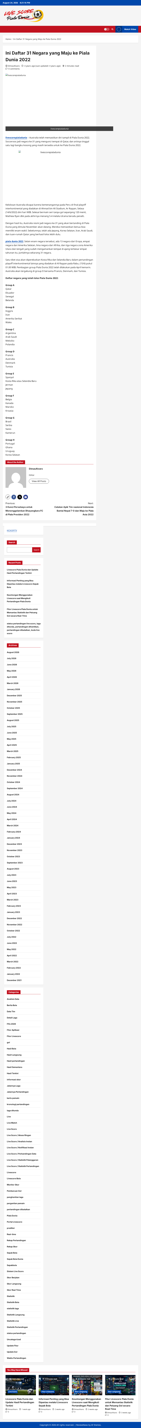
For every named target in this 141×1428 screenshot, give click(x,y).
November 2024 (14, 776)
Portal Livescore (14, 1222)
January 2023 (13, 912)
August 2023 (13, 869)
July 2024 (11, 801)
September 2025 (15, 714)
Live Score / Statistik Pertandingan (23, 1166)
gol (8, 1042)
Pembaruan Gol (14, 1191)
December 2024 (14, 770)
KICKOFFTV (12, 530)
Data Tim (11, 1011)
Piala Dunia (12, 1215)
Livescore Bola (14, 1178)
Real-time (11, 1234)
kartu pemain (13, 1098)
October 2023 (13, 856)
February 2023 (14, 906)
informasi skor (14, 1079)
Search (12, 542)
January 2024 (13, 838)
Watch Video (130, 29)
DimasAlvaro (14, 66)
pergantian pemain (16, 1203)
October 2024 (13, 782)
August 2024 (13, 794)
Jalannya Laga (13, 1086)
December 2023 (14, 844)
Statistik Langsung (16, 1314)
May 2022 (11, 949)
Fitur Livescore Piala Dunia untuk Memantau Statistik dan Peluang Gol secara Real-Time (22, 612)
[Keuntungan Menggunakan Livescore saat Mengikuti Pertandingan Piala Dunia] (87, 1385)
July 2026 (11, 658)
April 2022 (12, 955)
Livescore (11, 1172)
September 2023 (15, 862)
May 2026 (11, 671)
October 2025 (13, 708)
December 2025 (14, 695)
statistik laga (13, 1308)
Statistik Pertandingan (17, 1327)
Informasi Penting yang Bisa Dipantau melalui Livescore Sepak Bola (23, 583)
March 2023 (12, 899)
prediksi (11, 1228)
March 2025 (12, 751)
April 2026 (12, 677)
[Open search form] (112, 29)
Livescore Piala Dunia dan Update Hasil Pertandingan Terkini (20, 1402)
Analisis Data (13, 999)
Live (9, 1116)
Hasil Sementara (14, 1067)
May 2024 (11, 813)
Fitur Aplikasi (13, 1030)
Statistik (11, 1296)
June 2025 (12, 732)
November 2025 (14, 702)
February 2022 (14, 968)
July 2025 (11, 726)
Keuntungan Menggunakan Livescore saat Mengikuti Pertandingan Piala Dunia (19, 598)
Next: (73, 509)
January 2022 (13, 974)
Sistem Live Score (15, 1271)
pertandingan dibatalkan (18, 1209)
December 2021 (14, 980)
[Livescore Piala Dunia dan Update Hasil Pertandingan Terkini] (21, 1385)
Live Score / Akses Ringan (19, 1135)
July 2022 (11, 937)
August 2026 (13, 652)
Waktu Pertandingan (16, 1358)
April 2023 (12, 893)
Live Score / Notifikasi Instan (20, 1147)
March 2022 (12, 961)
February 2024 (14, 832)
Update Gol (12, 1352)
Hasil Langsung (14, 1055)
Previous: (24, 509)
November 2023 (14, 850)
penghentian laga (15, 1197)
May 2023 (11, 887)
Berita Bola (12, 1005)
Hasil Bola (11, 1048)
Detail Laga (12, 1017)
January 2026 (13, 689)
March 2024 (12, 825)
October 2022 (13, 930)
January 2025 (13, 763)
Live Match (12, 1123)
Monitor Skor (13, 1184)
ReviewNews (82, 1425)
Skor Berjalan (13, 1277)
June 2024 (12, 807)
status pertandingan (16, 1333)
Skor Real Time (14, 1290)
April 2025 (12, 745)
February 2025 (14, 757)
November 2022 (14, 924)
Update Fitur (12, 1345)
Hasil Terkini (12, 1073)
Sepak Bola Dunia (15, 1259)
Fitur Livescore (14, 1036)
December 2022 (14, 918)
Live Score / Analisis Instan (19, 1141)
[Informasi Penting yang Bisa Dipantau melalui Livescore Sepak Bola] (54, 1385)
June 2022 (12, 943)
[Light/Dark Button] (106, 29)
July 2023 (11, 875)
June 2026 (12, 664)
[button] (8, 497)
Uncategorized (14, 1339)
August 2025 (13, 720)
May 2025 (11, 739)
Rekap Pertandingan (16, 1240)
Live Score (12, 1129)
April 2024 (12, 819)
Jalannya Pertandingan (18, 1092)
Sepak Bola (12, 1253)
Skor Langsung (14, 1284)
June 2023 (12, 881)
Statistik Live (13, 1321)
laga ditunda (13, 1110)
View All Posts (39, 481)
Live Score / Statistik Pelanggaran (22, 1160)
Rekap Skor (12, 1246)
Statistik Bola (13, 1302)
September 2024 (15, 788)
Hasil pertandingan (16, 1061)
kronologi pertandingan (18, 1104)
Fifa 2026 (11, 1024)
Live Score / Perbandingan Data (21, 1154)
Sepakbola (12, 1265)
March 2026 (12, 683)
